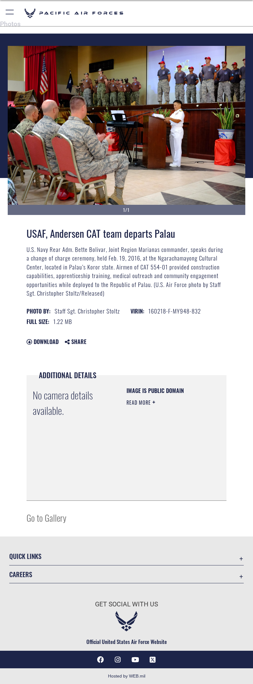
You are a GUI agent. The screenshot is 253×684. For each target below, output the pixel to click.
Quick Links (25, 556)
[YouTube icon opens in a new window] (135, 659)
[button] (10, 13)
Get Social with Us (126, 604)
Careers (20, 574)
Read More (139, 402)
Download (45, 342)
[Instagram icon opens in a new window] (117, 659)
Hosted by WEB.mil (126, 676)
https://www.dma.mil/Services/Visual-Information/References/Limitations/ (163, 480)
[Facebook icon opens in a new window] (100, 659)
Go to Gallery (46, 517)
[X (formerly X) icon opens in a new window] (152, 659)
